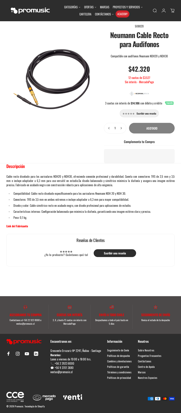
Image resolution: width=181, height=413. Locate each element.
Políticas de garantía (118, 366)
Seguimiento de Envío (118, 350)
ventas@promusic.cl (61, 372)
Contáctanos (144, 361)
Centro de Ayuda (146, 366)
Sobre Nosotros (146, 350)
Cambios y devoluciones (119, 361)
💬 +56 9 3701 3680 (62, 368)
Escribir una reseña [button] (115, 253)
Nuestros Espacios (147, 377)
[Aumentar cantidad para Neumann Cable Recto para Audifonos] (122, 128)
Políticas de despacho (118, 355)
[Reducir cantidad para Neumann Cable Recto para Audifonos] (108, 128)
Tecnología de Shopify (34, 406)
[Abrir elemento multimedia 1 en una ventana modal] (51, 78)
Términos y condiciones (119, 372)
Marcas (142, 372)
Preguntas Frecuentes (149, 355)
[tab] (15, 167)
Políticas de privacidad (119, 377)
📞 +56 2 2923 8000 (62, 363)
